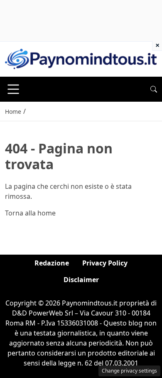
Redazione (51, 263)
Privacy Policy (105, 263)
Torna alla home (30, 213)
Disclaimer (81, 279)
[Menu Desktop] (13, 89)
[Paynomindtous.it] (81, 58)
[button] (153, 89)
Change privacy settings (129, 370)
